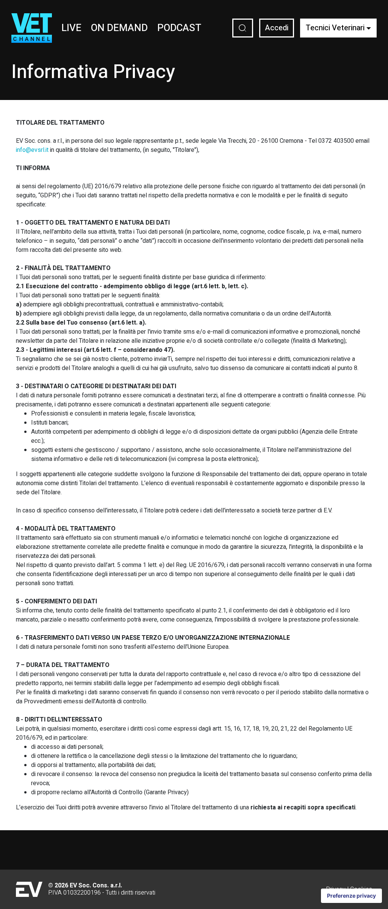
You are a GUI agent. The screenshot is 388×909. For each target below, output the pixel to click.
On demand (119, 28)
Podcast (179, 28)
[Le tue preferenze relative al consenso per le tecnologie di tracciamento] (351, 896)
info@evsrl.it (32, 150)
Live (71, 28)
